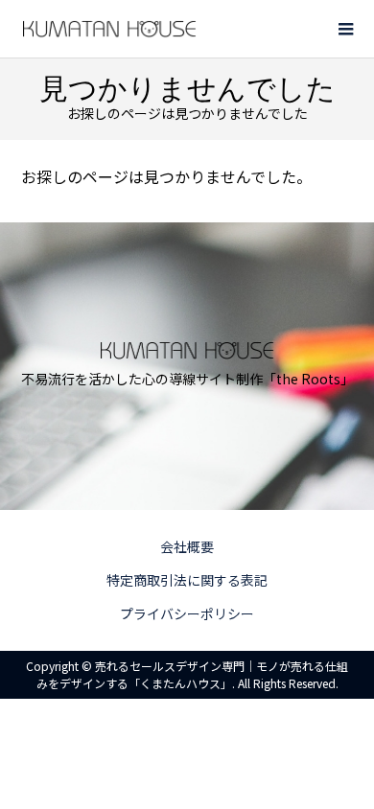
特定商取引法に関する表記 (187, 579)
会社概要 (187, 546)
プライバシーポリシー (187, 613)
